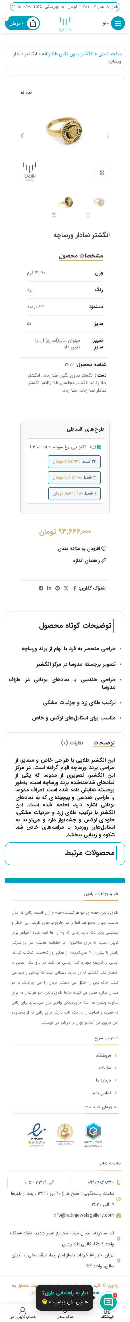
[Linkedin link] (49, 588)
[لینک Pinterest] (57, 588)
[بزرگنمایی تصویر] (102, 172)
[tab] (81, 256)
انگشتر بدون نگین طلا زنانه (67, 54)
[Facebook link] (75, 588)
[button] (108, 135)
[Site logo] (65, 23)
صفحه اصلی (109, 54)
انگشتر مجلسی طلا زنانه (65, 382)
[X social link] (66, 588)
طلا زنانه (69, 390)
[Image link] (93, 1134)
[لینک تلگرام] (41, 588)
